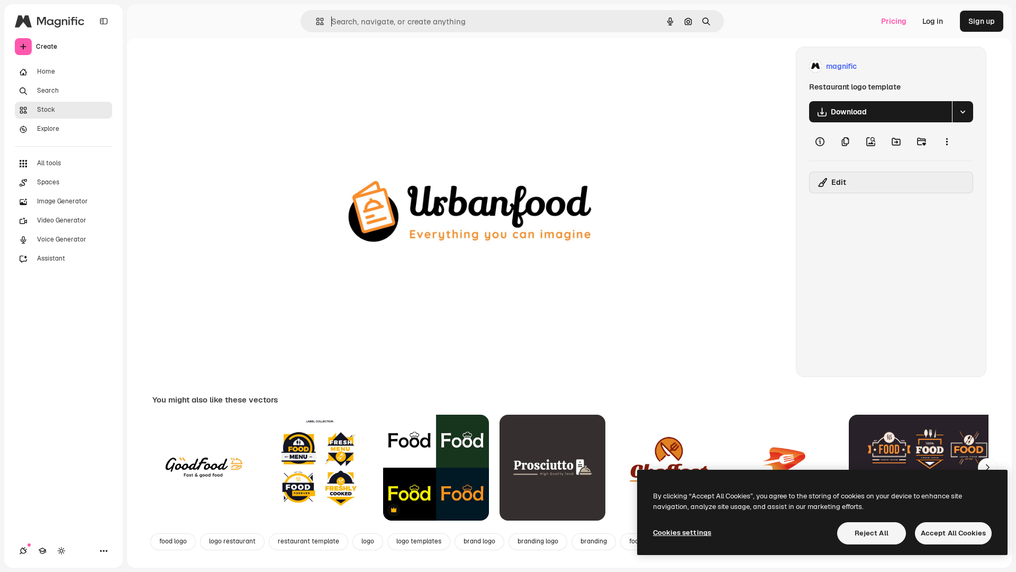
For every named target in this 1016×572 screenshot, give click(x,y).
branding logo (538, 541)
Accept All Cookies (953, 533)
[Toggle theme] (61, 550)
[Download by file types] (962, 111)
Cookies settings (682, 532)
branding (593, 541)
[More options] (946, 141)
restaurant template (308, 541)
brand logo (479, 541)
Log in (932, 21)
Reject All (871, 533)
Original (372, 66)
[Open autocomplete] (315, 21)
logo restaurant (232, 541)
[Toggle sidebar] (103, 21)
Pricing (893, 21)
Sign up (981, 21)
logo (367, 541)
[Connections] (23, 550)
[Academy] (42, 550)
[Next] (987, 468)
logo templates (418, 541)
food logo (173, 541)
